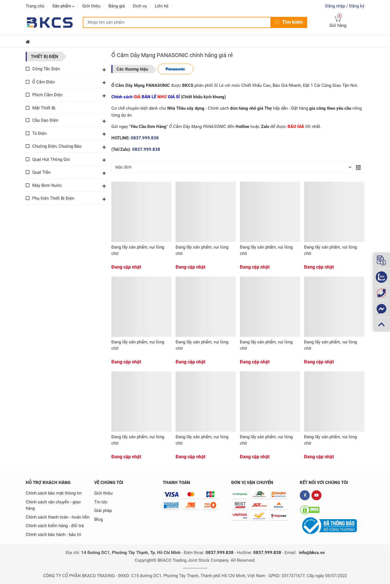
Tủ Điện (39, 133)
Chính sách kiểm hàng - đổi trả (55, 525)
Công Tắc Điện (46, 68)
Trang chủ (35, 6)
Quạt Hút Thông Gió (51, 159)
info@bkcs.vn (312, 552)
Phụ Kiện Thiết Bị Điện (53, 198)
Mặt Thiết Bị (43, 108)
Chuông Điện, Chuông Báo (57, 146)
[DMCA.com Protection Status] (310, 509)
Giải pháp (103, 510)
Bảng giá (116, 6)
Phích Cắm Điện (47, 94)
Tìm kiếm (292, 22)
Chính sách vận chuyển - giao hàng (53, 505)
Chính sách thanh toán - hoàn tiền (57, 517)
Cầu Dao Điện (45, 120)
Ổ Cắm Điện (43, 82)
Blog (98, 519)
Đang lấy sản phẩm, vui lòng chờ (137, 250)
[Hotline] (381, 293)
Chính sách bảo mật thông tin (54, 493)
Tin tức (101, 502)
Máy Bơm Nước (47, 185)
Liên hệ (161, 6)
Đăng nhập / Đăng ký (344, 6)
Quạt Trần (41, 172)
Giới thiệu (91, 6)
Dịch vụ (140, 6)
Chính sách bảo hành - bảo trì (53, 534)
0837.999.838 (145, 138)
